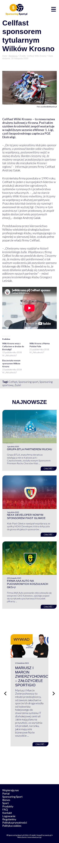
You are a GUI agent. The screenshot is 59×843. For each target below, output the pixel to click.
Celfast (13, 381)
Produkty (7, 806)
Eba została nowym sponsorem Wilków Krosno (11, 363)
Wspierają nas (10, 790)
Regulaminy (9, 819)
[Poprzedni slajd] (5, 693)
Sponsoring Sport (12, 796)
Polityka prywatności (14, 822)
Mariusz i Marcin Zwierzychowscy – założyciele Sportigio (33, 676)
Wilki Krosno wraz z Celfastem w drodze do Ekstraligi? (13, 346)
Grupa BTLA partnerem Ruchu (29, 449)
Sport (5, 803)
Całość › (49, 468)
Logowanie (8, 816)
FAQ (5, 809)
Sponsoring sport (28, 381)
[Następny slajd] (54, 693)
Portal (6, 793)
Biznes (6, 800)
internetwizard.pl (34, 837)
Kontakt (7, 812)
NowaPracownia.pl (43, 835)
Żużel (18, 385)
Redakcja (13, 56)
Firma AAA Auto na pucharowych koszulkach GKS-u (27, 584)
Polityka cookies (11, 825)
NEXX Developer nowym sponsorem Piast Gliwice (26, 516)
